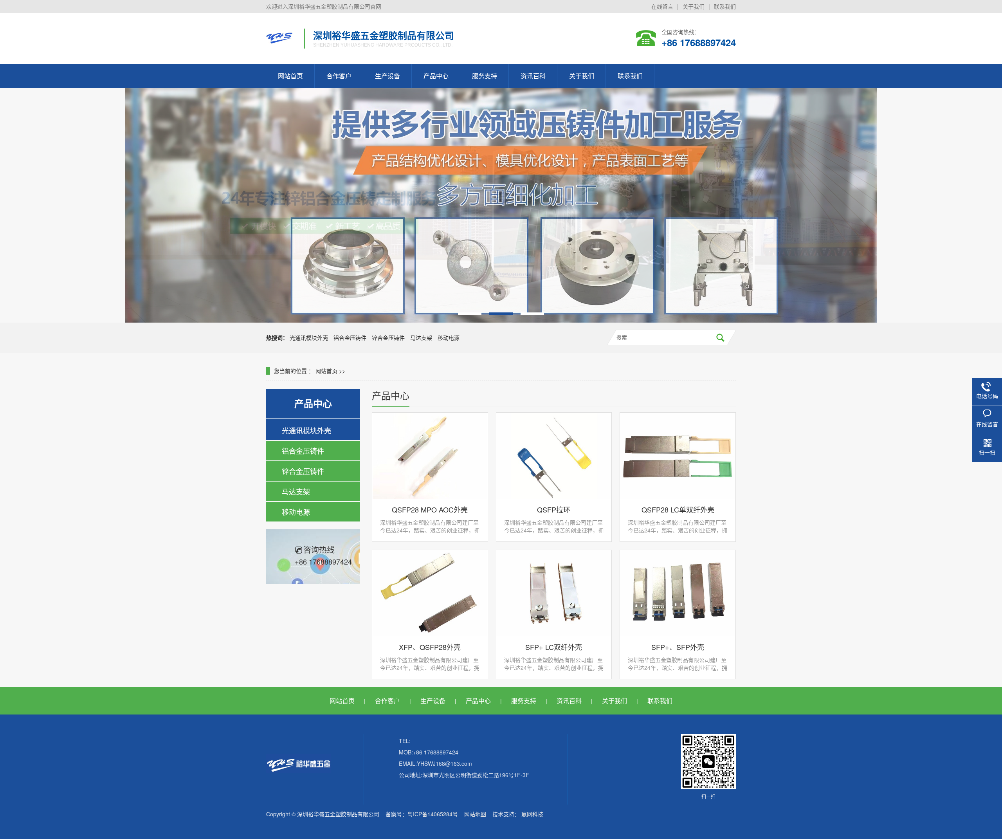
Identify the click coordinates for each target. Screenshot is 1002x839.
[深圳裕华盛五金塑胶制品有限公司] (279, 38)
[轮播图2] (501, 205)
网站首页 (290, 75)
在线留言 (662, 6)
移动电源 (449, 337)
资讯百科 (533, 75)
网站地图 (475, 814)
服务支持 (484, 75)
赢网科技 (532, 814)
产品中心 (436, 75)
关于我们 (694, 6)
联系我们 (725, 6)
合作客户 (338, 75)
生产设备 (387, 75)
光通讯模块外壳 (309, 337)
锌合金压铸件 (388, 337)
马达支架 (421, 337)
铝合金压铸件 (349, 337)
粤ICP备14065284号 (432, 814)
